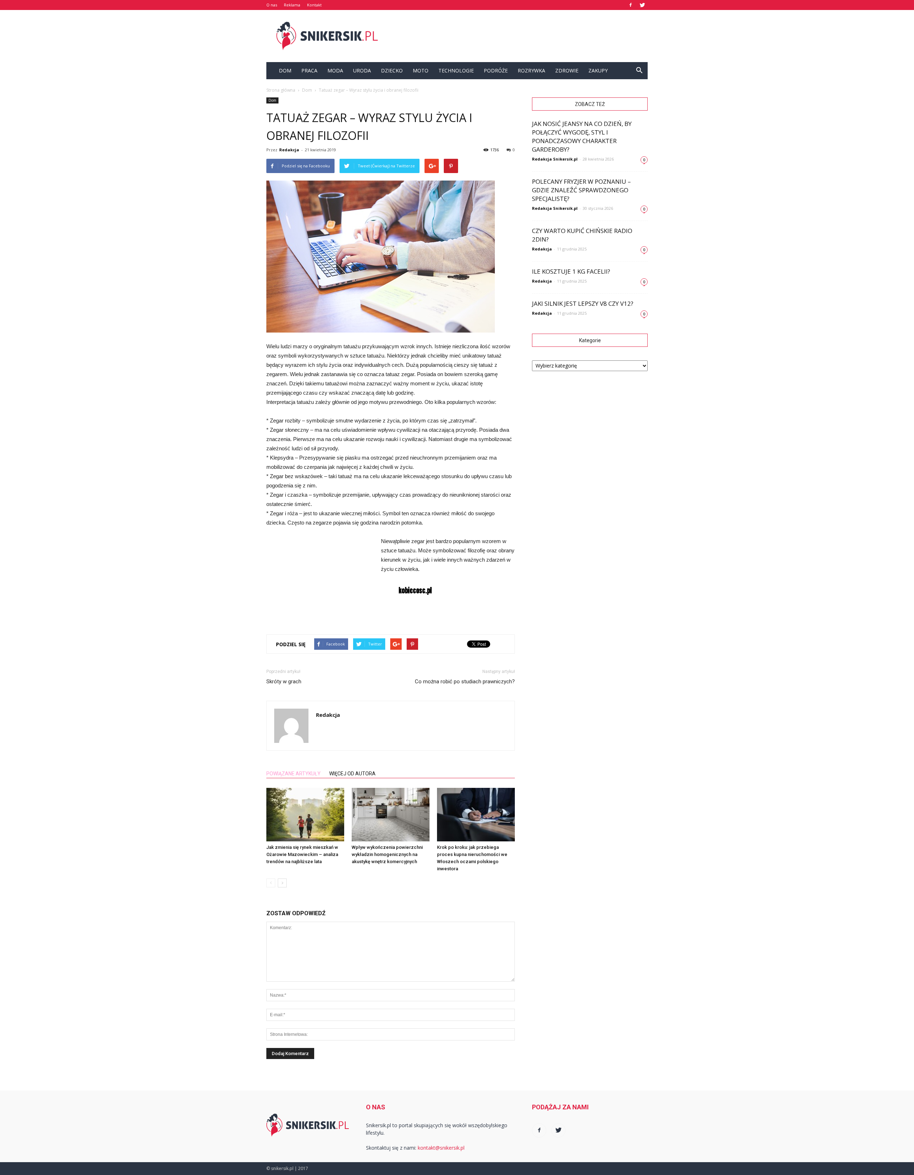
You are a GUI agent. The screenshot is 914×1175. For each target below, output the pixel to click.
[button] (639, 70)
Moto (420, 70)
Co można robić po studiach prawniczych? (465, 681)
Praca (309, 70)
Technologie (456, 70)
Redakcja (289, 149)
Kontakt (314, 4)
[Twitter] (642, 5)
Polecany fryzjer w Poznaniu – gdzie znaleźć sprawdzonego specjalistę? (581, 190)
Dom (285, 70)
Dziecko (392, 70)
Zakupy (598, 70)
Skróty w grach (283, 681)
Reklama (292, 4)
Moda (335, 70)
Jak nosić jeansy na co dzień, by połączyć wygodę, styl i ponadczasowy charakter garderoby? (582, 136)
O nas (271, 4)
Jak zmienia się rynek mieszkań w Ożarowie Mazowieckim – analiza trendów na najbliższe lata (302, 854)
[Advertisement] (518, 36)
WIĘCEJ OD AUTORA (352, 773)
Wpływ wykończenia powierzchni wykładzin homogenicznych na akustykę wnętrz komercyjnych (387, 854)
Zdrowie (566, 70)
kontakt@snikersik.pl (441, 1147)
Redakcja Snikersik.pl (555, 159)
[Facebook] (630, 5)
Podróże (496, 70)
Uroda (362, 70)
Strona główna (280, 90)
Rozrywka (531, 70)
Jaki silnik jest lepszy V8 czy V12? (582, 303)
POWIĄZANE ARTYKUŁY (293, 773)
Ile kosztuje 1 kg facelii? (571, 271)
